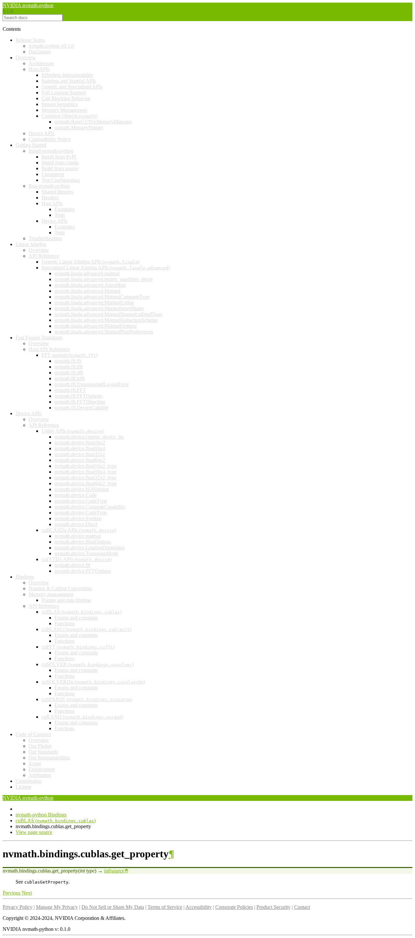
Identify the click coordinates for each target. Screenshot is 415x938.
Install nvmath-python (51, 151)
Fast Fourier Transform (39, 337)
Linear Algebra (31, 244)
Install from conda (60, 162)
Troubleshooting (45, 238)
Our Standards (43, 752)
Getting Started (31, 145)
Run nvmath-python (49, 186)
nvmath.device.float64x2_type (85, 483)
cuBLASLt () (86, 629)
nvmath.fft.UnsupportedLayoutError (91, 384)
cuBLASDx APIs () (79, 530)
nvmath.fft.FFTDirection (79, 402)
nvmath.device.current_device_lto (89, 437)
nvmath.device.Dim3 (75, 524)
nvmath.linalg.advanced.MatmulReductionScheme (106, 320)
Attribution (40, 775)
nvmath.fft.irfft (69, 378)
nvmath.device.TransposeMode (86, 553)
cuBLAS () (82, 612)
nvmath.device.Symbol (77, 518)
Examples (64, 209)
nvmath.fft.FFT (70, 390)
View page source (34, 832)
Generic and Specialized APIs (72, 86)
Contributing (29, 781)
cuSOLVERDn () (93, 682)
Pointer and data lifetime (66, 600)
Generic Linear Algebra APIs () (90, 261)
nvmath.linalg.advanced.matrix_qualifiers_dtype (103, 279)
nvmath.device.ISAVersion (81, 489)
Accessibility (198, 907)
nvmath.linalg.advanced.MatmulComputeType (101, 296)
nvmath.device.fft (72, 565)
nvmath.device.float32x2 (79, 454)
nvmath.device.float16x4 (79, 448)
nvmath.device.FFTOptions (82, 571)
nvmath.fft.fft (67, 361)
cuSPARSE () (87, 699)
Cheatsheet (53, 174)
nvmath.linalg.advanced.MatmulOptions (95, 326)
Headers (50, 197)
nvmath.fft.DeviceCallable (81, 407)
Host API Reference (49, 349)
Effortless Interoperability (67, 75)
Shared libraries (57, 191)
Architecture (41, 63)
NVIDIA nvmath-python (28, 5)
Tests (59, 215)
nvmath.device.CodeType (80, 501)
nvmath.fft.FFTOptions (78, 396)
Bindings (25, 577)
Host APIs (39, 69)
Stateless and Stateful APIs (69, 81)
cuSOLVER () (88, 664)
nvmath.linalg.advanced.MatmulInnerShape (99, 308)
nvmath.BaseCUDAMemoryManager (93, 121)
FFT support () (70, 355)
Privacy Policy (17, 907)
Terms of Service (165, 907)
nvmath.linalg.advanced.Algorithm (89, 285)
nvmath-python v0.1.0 (51, 46)
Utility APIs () (73, 431)
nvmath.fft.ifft (68, 366)
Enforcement (42, 769)
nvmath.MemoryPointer (78, 127)
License (23, 787)
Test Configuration (61, 180)
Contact (302, 907)
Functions (64, 623)
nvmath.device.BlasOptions (82, 542)
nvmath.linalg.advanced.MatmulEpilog (94, 302)
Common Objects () (70, 116)
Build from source (60, 168)
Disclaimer (40, 51)
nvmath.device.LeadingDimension (89, 547)
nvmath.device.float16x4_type (85, 472)
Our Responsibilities (49, 757)
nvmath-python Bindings (41, 814)
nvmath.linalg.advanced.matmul (87, 273)
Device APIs (41, 133)
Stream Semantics (60, 104)
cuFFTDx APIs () (77, 559)
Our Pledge (40, 746)
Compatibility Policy (50, 139)
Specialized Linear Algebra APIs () (106, 267)
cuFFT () (78, 647)
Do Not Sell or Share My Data (112, 907)
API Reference (44, 256)
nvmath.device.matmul (77, 536)
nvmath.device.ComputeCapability (89, 507)
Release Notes (30, 40)
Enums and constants (76, 617)
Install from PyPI (59, 156)
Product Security (273, 907)
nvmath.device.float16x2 (79, 442)
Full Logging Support (64, 92)
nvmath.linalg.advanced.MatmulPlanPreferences (103, 331)
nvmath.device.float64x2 (79, 460)
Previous (11, 893)
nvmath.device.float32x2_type (85, 477)
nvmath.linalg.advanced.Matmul (87, 291)
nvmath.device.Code (75, 495)
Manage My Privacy (57, 907)
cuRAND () (82, 717)
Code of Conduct (33, 734)
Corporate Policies (234, 907)
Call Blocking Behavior (66, 98)
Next (27, 893)
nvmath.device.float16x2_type (85, 466)
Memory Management (64, 110)
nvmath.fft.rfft (68, 372)
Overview (26, 57)
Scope (35, 763)
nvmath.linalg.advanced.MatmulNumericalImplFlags (108, 314)
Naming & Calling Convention (60, 588)
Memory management (51, 594)
